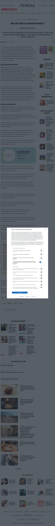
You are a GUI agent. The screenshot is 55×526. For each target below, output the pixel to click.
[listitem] (27, 248)
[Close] (46, 230)
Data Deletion (21, 296)
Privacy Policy (33, 296)
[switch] (40, 250)
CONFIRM (20, 292)
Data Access (27, 296)
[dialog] (27, 263)
